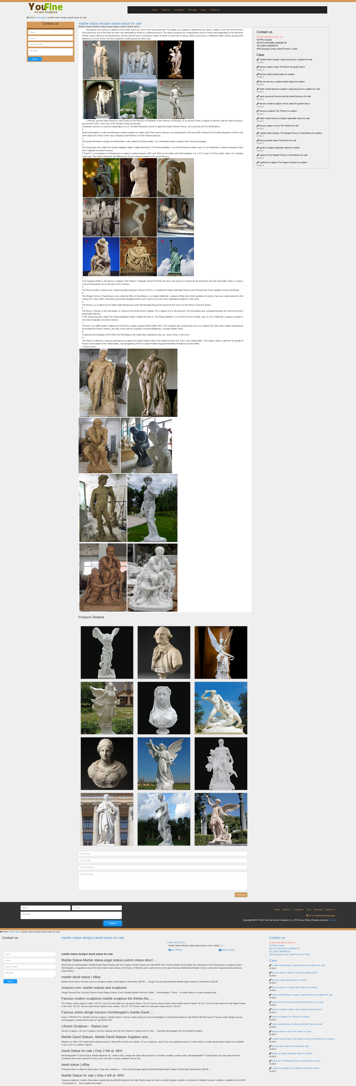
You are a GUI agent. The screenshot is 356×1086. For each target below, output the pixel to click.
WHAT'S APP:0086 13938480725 (272, 43)
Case (203, 10)
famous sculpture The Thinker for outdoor (278, 111)
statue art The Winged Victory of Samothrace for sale (283, 155)
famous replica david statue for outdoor (277, 74)
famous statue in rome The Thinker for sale (278, 125)
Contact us (215, 10)
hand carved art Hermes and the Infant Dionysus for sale (285, 96)
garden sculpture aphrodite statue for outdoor (279, 147)
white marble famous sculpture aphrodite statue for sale (284, 118)
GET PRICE (176, 950)
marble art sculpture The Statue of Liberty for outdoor (283, 162)
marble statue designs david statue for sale (110, 23)
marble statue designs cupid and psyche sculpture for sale (285, 59)
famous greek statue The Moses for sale (277, 140)
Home (155, 10)
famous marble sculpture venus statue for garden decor (284, 103)
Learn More (107, 641)
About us (166, 10)
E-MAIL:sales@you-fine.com (270, 37)
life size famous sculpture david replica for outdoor (282, 81)
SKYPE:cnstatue (264, 40)
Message (192, 10)
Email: (321, 915)
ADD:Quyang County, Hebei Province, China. (277, 49)
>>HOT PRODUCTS (176, 942)
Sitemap (332, 920)
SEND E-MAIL (228, 950)
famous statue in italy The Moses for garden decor (282, 67)
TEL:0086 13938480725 (267, 46)
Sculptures (179, 10)
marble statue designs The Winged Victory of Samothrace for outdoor (290, 133)
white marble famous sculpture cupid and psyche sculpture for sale (289, 89)
